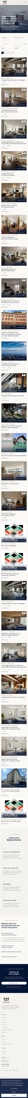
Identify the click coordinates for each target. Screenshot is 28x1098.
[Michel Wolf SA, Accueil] (4, 2)
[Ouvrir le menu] (25, 2)
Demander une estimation (8, 1044)
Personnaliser (14, 1088)
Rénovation (4, 1032)
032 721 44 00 (5, 1064)
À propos (4, 1051)
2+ (5, 52)
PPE (3, 1019)
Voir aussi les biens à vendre (14, 987)
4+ (11, 52)
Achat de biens (5, 1027)
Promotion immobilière (7, 1029)
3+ (8, 52)
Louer (3, 1041)
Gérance (4, 1017)
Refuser (14, 1092)
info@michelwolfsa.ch (5, 1066)
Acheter (4, 1039)
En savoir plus (19, 1085)
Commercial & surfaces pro (19, 38)
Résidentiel (5, 37)
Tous (3, 52)
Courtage (4, 1024)
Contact (4, 1053)
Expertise (4, 1022)
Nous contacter (14, 983)
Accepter (14, 1095)
